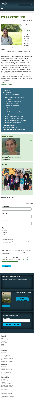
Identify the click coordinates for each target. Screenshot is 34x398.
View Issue (6, 306)
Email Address (6, 206)
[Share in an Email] (31, 20)
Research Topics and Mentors (12, 105)
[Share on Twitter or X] (27, 20)
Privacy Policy (3, 347)
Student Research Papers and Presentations (16, 112)
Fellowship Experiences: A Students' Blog (14, 129)
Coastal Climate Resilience (6, 380)
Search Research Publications (6, 361)
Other (4, 234)
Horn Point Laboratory (6, 84)
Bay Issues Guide (4, 392)
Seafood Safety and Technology (7, 385)
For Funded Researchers (5, 355)
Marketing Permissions (7, 239)
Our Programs (6, 90)
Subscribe (3, 345)
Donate (2, 344)
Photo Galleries (9, 110)
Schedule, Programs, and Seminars (13, 101)
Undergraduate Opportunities (11, 94)
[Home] (4, 2)
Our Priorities (3, 352)
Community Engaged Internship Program (14, 118)
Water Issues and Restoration (6, 386)
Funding (2, 354)
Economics (3, 382)
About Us (3, 338)
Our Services (3, 379)
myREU (7, 114)
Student (5, 230)
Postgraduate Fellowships (10, 127)
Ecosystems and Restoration (6, 393)
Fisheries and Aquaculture (6, 383)
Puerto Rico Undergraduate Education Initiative (15, 120)
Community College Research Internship (14, 116)
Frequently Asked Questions (12, 103)
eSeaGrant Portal (4, 356)
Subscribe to (22, 299)
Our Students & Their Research (12, 107)
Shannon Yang (5, 156)
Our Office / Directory (5, 342)
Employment (3, 341)
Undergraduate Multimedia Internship (13, 122)
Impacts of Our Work (5, 339)
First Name (5, 213)
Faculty (5, 232)
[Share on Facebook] (29, 20)
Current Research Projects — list (7, 358)
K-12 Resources (7, 92)
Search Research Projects (6, 359)
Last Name (4, 220)
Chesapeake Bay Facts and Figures (7, 396)
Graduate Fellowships (8, 125)
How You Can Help (4, 395)
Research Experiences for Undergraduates (14, 97)
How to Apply (8, 99)
